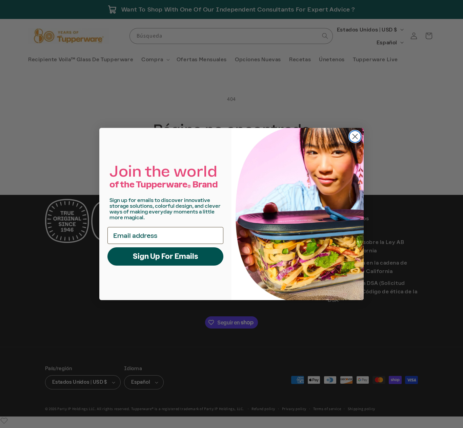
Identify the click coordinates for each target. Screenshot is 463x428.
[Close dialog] (355, 136)
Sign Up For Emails (165, 256)
